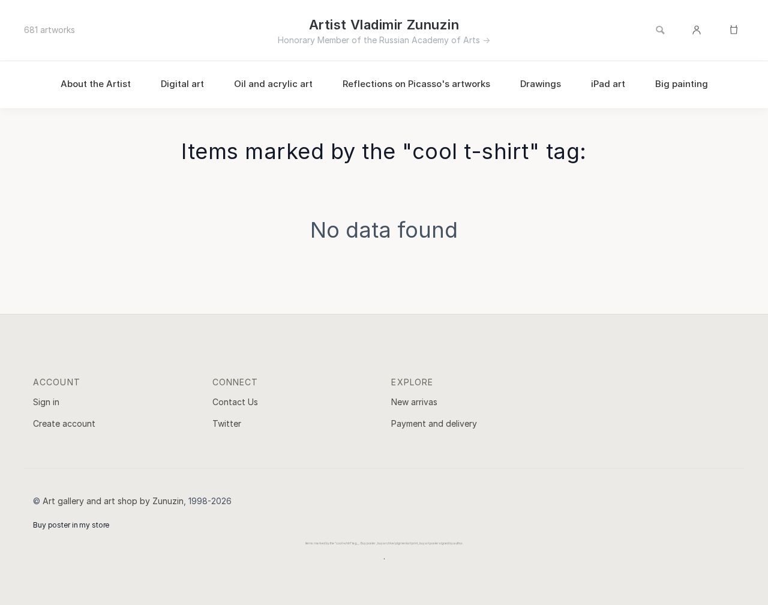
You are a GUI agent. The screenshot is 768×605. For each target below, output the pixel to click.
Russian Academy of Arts (429, 40)
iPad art (608, 83)
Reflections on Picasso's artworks (416, 83)
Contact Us (235, 402)
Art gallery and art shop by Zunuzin (113, 501)
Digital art (182, 83)
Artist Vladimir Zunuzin (384, 24)
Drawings (540, 83)
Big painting (681, 83)
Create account (64, 423)
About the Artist (96, 83)
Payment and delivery (434, 423)
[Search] (660, 30)
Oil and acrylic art (273, 83)
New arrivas (414, 402)
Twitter (226, 423)
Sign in (46, 402)
